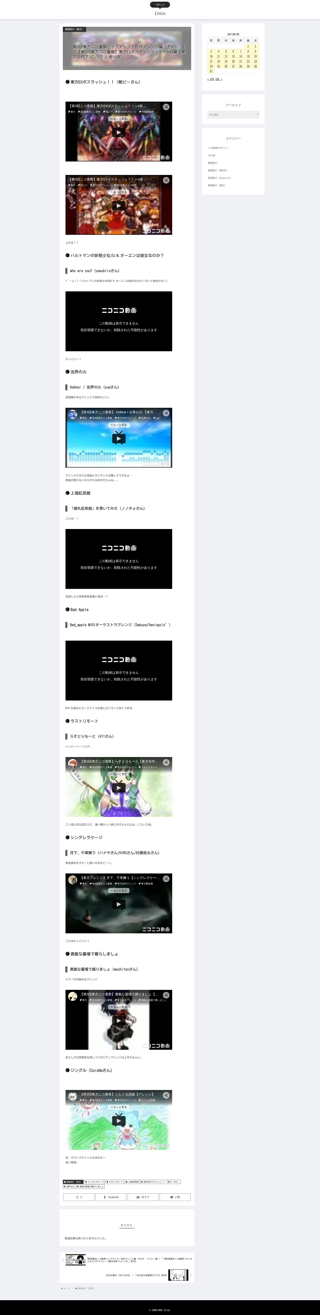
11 (218, 56)
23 (255, 61)
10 (211, 56)
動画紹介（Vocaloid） (220, 178)
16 (255, 56)
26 (226, 66)
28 (240, 66)
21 (240, 61)
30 (255, 66)
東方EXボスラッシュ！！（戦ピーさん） (162, 1182)
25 (218, 66)
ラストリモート (116, 1182)
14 (240, 56)
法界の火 (70, 1186)
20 (233, 61)
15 (248, 56)
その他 (211, 155)
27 (233, 66)
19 (226, 61)
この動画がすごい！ (218, 148)
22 (248, 61)
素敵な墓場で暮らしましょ (92, 1186)
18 (218, 61)
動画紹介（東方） (74, 1182)
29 (248, 66)
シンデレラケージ (96, 1182)
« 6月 (210, 79)
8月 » (219, 79)
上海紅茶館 (133, 1182)
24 (211, 66)
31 (211, 71)
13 (233, 56)
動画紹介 (212, 163)
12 (226, 56)
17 (211, 61)
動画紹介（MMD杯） (218, 170)
